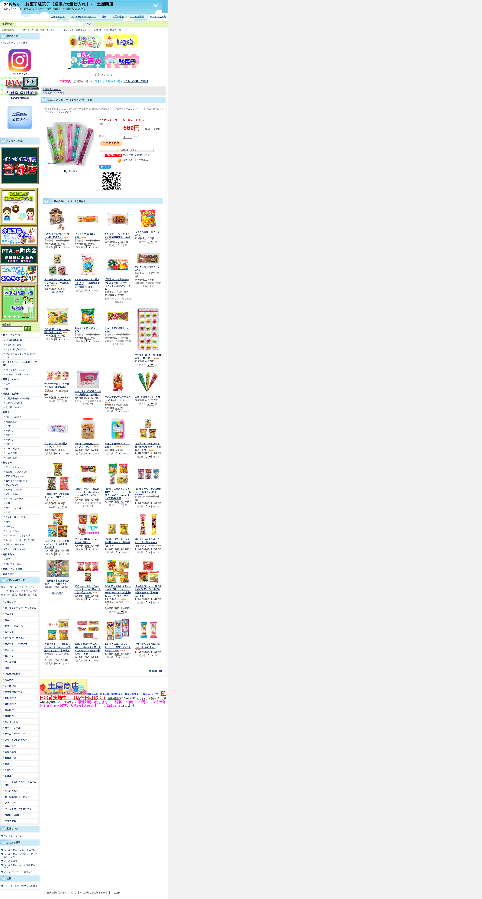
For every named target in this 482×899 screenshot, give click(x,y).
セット (9, 388)
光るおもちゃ (12, 494)
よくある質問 (137, 16)
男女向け (9, 715)
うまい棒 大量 (13, 344)
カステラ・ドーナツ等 (17, 643)
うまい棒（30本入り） (17, 349)
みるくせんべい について (18, 871)
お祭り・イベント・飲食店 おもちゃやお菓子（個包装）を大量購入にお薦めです (45, 8)
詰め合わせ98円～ (15, 402)
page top (157, 671)
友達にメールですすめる (135, 159)
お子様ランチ (67, 30)
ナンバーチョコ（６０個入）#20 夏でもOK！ (56, 385)
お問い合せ (118, 16)
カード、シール (13, 727)
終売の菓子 (11, 457)
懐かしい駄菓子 (13, 417)
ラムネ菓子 (10, 613)
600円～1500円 (14, 489)
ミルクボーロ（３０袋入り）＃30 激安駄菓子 (87, 281)
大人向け (9, 709)
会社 (9, 878)
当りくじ (10, 526)
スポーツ (10, 512)
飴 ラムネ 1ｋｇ (15, 369)
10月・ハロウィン (12, 334)
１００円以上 (12, 453)
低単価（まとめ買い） (17, 471)
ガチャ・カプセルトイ (14, 549)
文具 (8, 503)
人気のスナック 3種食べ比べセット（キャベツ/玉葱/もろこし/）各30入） (57, 647)
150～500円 (12, 485)
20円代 (9, 430)
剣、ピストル (11, 721)
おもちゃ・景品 (13, 563)
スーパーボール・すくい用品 (20, 539)
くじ (125, 30)
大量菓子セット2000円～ (18, 398)
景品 (106, 30)
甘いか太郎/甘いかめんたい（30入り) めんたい (120, 399)
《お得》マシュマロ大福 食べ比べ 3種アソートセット (58, 497)
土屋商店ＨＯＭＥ (52, 89)
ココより (127, 706)
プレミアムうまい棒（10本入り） (20, 355)
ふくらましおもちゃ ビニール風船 (20, 783)
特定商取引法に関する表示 (94, 892)
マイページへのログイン (83, 16)
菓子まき (40, 30)
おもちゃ (7, 462)
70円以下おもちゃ (15, 476)
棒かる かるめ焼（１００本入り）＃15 (87, 445)
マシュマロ (10, 661)
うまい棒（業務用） (13, 340)
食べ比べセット (13, 407)
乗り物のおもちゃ (14, 691)
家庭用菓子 (11, 421)
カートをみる (58, 16)
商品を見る (57, 292)
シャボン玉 (10, 685)
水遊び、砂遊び (13, 814)
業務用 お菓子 (11, 393)
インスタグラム (20, 74)
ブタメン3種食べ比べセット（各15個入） (88, 541)
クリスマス (10, 821)
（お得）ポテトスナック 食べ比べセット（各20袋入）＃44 (117, 542)
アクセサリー (11, 802)
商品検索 (7, 23)
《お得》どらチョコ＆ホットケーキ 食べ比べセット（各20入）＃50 (87, 492)
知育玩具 (9, 679)
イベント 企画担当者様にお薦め (21, 885)
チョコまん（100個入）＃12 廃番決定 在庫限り (88, 393)
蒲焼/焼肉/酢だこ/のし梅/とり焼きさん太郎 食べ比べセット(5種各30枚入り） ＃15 (88, 649)
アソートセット (13, 467)
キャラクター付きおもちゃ (18, 808)
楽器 (7, 763)
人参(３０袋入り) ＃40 (147, 397)
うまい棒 (97, 30)
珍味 (7, 667)
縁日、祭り (10, 745)
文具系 (8, 775)
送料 (104, 16)
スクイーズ (28, 30)
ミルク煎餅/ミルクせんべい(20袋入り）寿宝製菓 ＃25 (57, 282)
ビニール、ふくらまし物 (18, 535)
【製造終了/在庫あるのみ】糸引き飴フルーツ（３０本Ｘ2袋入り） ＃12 (118, 284)
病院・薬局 (11, 751)
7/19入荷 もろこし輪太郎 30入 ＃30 (57, 331)
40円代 (9, 439)
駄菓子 (113, 30)
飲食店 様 (10, 757)
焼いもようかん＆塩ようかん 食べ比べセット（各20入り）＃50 (147, 542)
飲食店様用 (8, 574)
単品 (8, 384)
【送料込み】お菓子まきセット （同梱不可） (56, 582)
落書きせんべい (83, 30)
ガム (7, 619)
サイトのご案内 (158, 16)
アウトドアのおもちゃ (16, 739)
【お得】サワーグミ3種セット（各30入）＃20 (148, 490)
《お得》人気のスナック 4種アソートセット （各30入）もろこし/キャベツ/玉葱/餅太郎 (118, 493)
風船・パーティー (15, 544)
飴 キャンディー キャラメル (20, 607)
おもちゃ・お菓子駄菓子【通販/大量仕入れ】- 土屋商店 (58, 4)
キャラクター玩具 (15, 498)
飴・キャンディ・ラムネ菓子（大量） (20, 364)
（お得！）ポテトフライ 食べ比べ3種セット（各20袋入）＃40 (148, 446)
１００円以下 (12, 448)
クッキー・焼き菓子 (15, 637)
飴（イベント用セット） (18, 374)
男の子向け (10, 703)
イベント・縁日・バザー (15, 517)
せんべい (9, 649)
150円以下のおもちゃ (17, 480)
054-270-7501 (136, 81)
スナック (9, 631)
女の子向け (10, 697)
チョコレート (53, 30)
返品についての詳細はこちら (138, 155)
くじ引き (9, 769)
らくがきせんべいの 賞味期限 (19, 849)
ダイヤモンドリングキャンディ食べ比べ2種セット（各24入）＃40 (88, 589)
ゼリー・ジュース (14, 625)
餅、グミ (9, 655)
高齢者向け (8, 554)
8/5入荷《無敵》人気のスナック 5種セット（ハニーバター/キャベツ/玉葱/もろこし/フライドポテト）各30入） (118, 592)
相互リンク (12, 828)
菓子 (8, 559)
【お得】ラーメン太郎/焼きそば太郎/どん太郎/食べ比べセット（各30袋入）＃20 (148, 591)
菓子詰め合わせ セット (17, 796)
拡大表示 (73, 171)
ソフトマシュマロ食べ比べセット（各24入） (147, 646)
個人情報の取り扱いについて (61, 892)
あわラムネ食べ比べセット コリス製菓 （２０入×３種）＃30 (118, 647)
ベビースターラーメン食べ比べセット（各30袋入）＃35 (56, 544)
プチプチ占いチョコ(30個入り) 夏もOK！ (148, 357)
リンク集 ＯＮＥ (13, 835)
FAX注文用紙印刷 (20, 97)
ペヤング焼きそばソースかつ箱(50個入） (56, 236)
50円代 (9, 444)
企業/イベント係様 (12, 568)
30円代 (9, 435)
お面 (8, 521)
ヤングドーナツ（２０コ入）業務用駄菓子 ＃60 (117, 236)
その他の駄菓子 (13, 673)
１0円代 (10, 426)
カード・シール (13, 507)
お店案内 (115, 892)
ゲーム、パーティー (15, 733)
